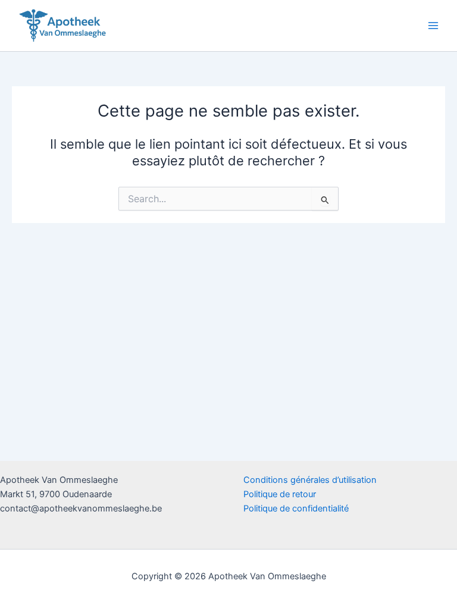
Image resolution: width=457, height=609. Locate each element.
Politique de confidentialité (296, 508)
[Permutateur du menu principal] (433, 25)
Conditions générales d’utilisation (310, 480)
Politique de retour (279, 494)
